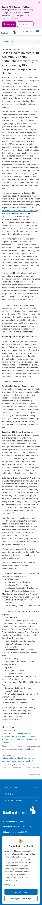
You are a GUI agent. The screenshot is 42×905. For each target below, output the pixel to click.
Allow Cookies (21, 892)
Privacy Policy (9, 884)
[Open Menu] (38, 31)
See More (33, 774)
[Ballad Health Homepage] (8, 32)
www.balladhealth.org (11, 719)
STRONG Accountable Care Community (19, 210)
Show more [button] (13, 18)
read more (30, 749)
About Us (8, 41)
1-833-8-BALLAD (22, 821)
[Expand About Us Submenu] (37, 41)
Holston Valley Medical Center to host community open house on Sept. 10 (18, 759)
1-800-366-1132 (27, 826)
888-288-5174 (23, 832)
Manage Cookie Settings (21, 898)
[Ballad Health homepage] (19, 812)
